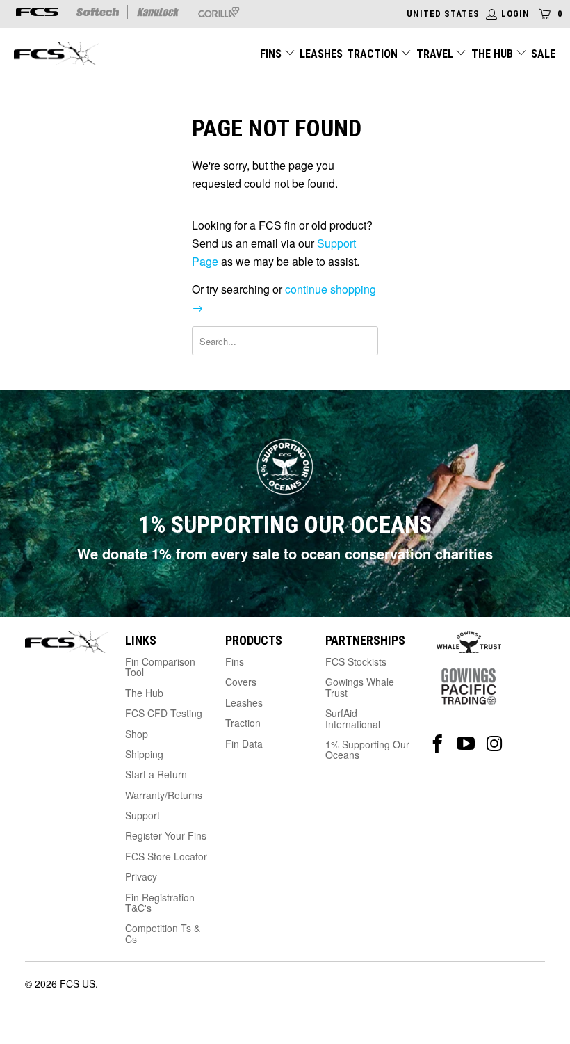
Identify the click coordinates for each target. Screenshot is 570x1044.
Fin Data (244, 743)
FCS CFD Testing (163, 713)
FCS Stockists (355, 661)
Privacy (141, 876)
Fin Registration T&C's (160, 902)
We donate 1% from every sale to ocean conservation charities (285, 553)
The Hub (493, 54)
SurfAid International (352, 718)
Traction (373, 54)
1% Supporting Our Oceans (367, 749)
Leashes (321, 54)
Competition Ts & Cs (162, 933)
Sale (543, 54)
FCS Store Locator (166, 856)
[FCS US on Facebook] (437, 744)
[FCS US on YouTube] (466, 744)
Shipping (144, 754)
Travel (434, 54)
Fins (271, 54)
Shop (136, 734)
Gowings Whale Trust (359, 687)
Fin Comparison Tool (160, 666)
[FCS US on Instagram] (494, 744)
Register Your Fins (165, 835)
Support (142, 815)
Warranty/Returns (163, 795)
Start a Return (156, 774)
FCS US (77, 983)
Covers (240, 682)
